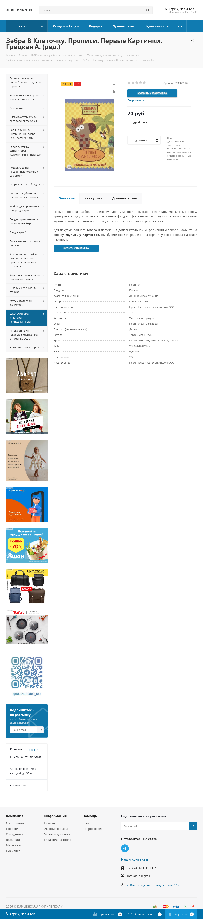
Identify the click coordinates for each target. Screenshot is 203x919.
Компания (14, 816)
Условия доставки (57, 834)
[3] (137, 82)
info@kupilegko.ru (139, 876)
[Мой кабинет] (192, 26)
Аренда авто (18, 785)
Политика (13, 851)
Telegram (125, 848)
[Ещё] (180, 26)
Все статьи (36, 750)
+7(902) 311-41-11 (182, 9)
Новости (12, 829)
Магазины (13, 845)
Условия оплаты (56, 829)
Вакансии (13, 840)
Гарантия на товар (57, 840)
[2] (133, 82)
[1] (129, 82)
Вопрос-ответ (92, 829)
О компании (15, 823)
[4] (141, 82)
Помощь (50, 823)
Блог (86, 823)
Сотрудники (15, 834)
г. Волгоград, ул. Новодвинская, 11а (153, 885)
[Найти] (148, 10)
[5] (144, 82)
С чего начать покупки (25, 757)
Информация (55, 816)
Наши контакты (134, 859)
